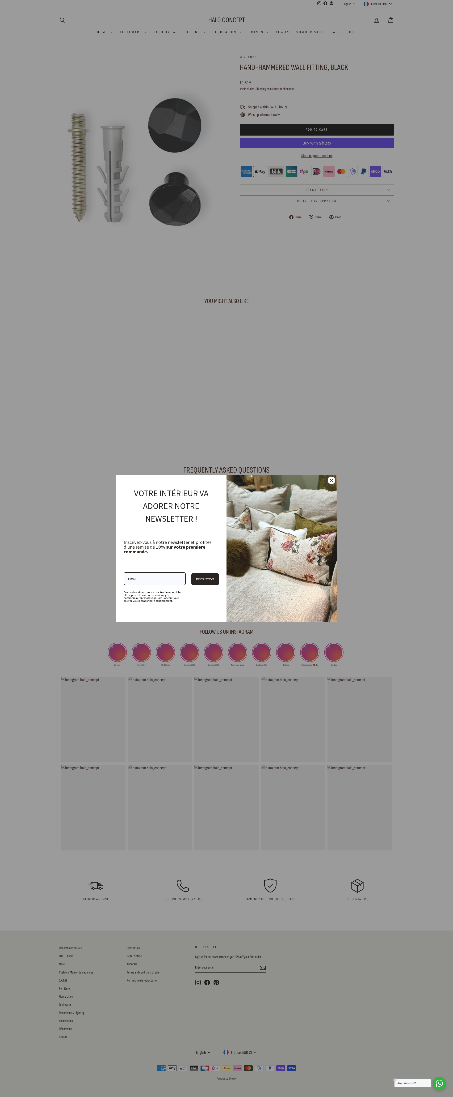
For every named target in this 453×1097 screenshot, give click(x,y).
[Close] (331, 480)
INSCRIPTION (205, 579)
